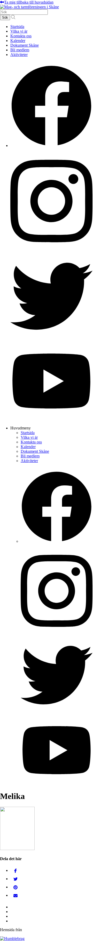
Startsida (17, 26)
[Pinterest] (15, 887)
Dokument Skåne (24, 45)
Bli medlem (19, 50)
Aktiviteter (19, 54)
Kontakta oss (21, 36)
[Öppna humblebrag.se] (12, 938)
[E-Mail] (15, 895)
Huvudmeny (20, 428)
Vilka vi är (18, 31)
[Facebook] (15, 870)
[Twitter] (15, 878)
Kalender (17, 40)
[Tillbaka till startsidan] (29, 7)
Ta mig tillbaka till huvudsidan (28, 2)
